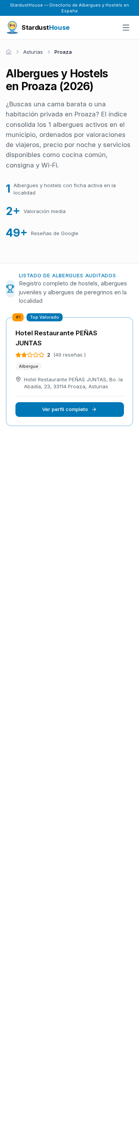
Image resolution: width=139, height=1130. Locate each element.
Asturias (33, 52)
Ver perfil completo (65, 409)
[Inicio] (9, 52)
